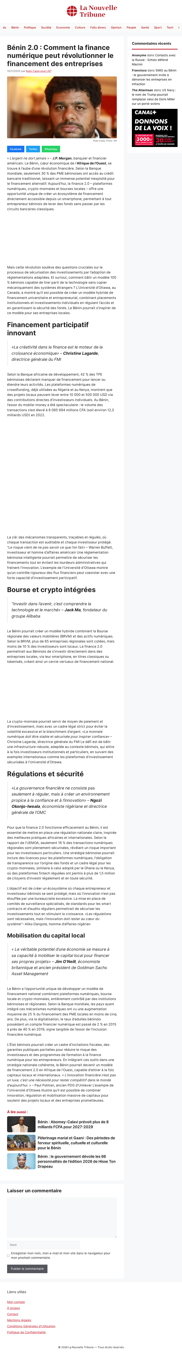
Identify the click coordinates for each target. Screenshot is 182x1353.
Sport (158, 27)
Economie (63, 27)
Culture (80, 27)
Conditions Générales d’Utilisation (31, 1326)
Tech (170, 27)
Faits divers (98, 27)
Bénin (15, 27)
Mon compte (16, 1302)
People (131, 27)
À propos (13, 1308)
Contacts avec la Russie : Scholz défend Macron (154, 59)
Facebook (16, 149)
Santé (145, 27)
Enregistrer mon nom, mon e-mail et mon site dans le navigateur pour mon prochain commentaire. (60, 1255)
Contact (12, 1314)
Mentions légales (19, 1320)
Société (46, 27)
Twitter (33, 149)
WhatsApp (51, 149)
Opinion (116, 27)
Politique (30, 27)
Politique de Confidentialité (26, 1332)
